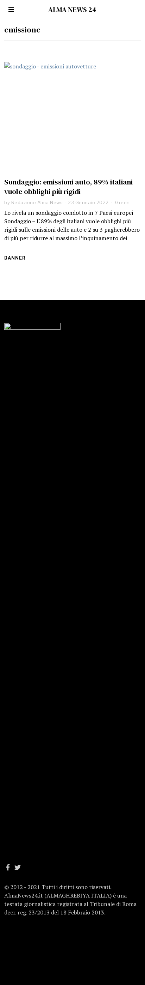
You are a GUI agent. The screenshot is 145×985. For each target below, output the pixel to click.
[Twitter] (18, 867)
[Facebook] (8, 867)
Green (122, 202)
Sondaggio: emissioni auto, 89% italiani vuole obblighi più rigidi (68, 186)
